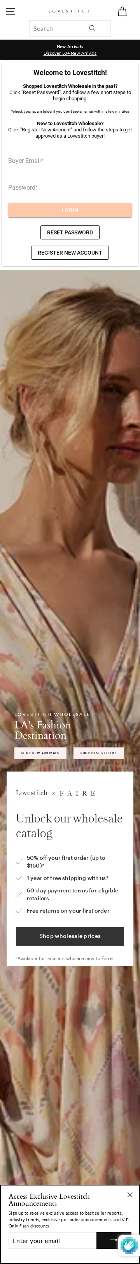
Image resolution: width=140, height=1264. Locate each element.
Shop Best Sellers (98, 752)
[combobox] (70, 28)
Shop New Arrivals (40, 752)
